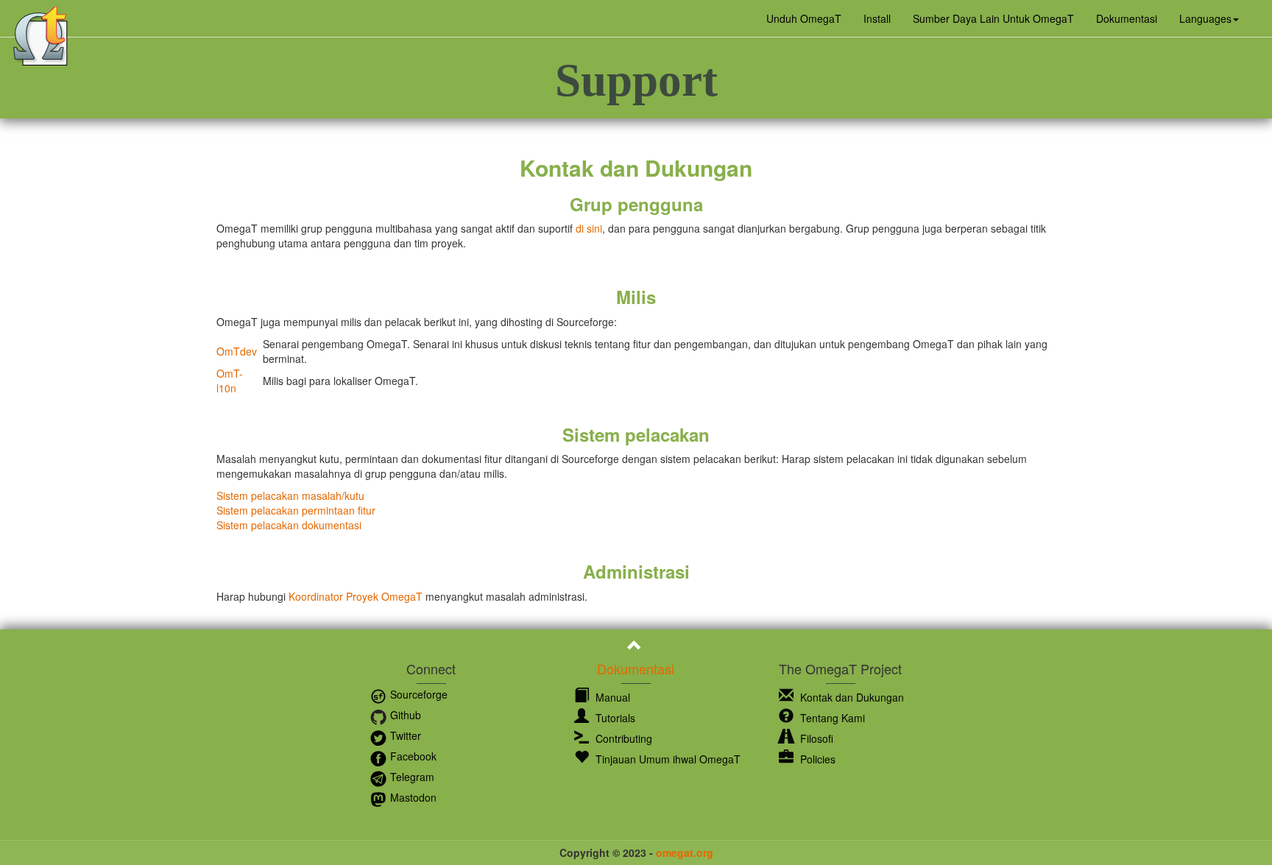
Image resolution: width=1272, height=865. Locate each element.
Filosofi (815, 738)
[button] (1209, 18)
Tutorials (614, 717)
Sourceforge (417, 694)
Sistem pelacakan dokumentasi (288, 525)
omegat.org (684, 852)
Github (404, 714)
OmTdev (236, 351)
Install (877, 18)
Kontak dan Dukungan (850, 697)
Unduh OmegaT (803, 18)
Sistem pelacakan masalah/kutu (290, 495)
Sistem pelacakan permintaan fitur (295, 510)
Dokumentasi (1126, 18)
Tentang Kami (831, 717)
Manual (611, 697)
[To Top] (636, 647)
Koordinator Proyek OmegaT (356, 596)
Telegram (410, 776)
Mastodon (412, 797)
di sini (589, 228)
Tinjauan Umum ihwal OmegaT (667, 759)
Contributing (622, 738)
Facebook (412, 756)
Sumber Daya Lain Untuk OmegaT (993, 18)
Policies (816, 759)
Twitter (404, 735)
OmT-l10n (229, 380)
